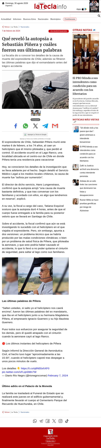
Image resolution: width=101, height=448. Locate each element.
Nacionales (43, 19)
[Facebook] (47, 421)
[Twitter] (54, 421)
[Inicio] (3, 3)
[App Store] (83, 9)
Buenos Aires (29, 19)
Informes (17, 19)
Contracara (70, 19)
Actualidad (6, 19)
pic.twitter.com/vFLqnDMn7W (19, 371)
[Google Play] (85, 9)
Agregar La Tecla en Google (37, 134)
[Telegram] (41, 421)
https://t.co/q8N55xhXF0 (35, 368)
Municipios (55, 19)
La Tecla (14, 27)
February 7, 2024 (58, 375)
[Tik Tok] (67, 421)
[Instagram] (60, 421)
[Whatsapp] (35, 421)
